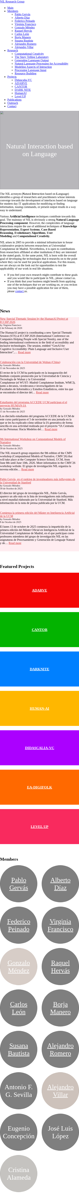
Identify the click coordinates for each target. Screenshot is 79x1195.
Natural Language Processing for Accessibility (41, 63)
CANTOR (21, 86)
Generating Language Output (32, 60)
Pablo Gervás (22, 14)
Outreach (12, 103)
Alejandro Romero (25, 43)
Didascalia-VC (23, 80)
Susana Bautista (24, 40)
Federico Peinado (25, 20)
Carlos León (22, 34)
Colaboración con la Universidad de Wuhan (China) (30, 362)
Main (10, 7)
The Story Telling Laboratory (32, 57)
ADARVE (21, 83)
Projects (12, 76)
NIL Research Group (12, 1)
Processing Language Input (30, 70)
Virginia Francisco (25, 24)
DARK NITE (23, 89)
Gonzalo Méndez (25, 27)
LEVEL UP (39, 827)
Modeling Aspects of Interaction (33, 66)
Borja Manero (23, 37)
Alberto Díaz (22, 17)
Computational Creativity (29, 53)
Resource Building (25, 73)
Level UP (20, 96)
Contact (11, 106)
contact (19, 291)
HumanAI (20, 93)
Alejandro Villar (24, 47)
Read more (24, 352)
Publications (14, 99)
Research (12, 50)
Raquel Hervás (23, 30)
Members (12, 11)
